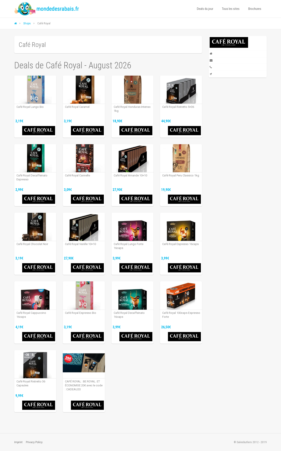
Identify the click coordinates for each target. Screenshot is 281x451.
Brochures (254, 9)
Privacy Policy (34, 442)
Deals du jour (205, 9)
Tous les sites (231, 9)
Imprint (18, 442)
